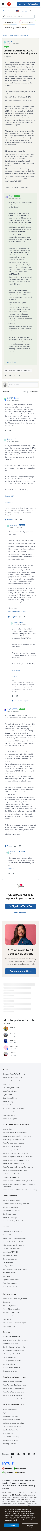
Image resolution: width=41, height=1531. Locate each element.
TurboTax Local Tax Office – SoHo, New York (18, 1181)
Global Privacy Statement (23, 1511)
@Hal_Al (11, 868)
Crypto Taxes (7, 1095)
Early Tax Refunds (9, 1115)
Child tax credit (8, 1276)
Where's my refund (9, 1306)
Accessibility (6, 1488)
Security (5, 1483)
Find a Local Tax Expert (11, 1174)
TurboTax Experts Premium (12, 1146)
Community (7, 1319)
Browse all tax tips (9, 1235)
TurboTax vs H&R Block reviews (13, 1388)
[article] (20, 415)
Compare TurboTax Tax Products (14, 1074)
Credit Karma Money (10, 1098)
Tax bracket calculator (10, 1343)
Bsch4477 (10, 398)
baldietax (13, 1053)
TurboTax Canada (9, 1105)
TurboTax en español (10, 1119)
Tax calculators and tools (11, 1337)
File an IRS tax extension (11, 1309)
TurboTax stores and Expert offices (15, 1170)
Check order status (9, 1214)
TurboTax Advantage (10, 1217)
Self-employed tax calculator (13, 1354)
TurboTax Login (8, 1316)
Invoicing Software (9, 1444)
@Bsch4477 (23, 611)
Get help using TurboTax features (15, 28)
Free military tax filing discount (13, 1139)
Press (27, 1480)
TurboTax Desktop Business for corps (16, 1221)
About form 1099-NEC (10, 1252)
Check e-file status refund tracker (14, 1347)
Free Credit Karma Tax (10, 1430)
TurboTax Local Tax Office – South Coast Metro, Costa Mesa (19, 1185)
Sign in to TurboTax (22, 906)
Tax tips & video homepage (12, 1231)
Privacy (32, 1480)
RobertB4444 (11, 439)
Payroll (5, 1413)
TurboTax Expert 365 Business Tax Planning (18, 1167)
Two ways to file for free (11, 1312)
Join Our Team (18, 1480)
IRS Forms (6, 1084)
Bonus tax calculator (10, 1364)
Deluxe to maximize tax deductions (15, 1133)
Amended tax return (10, 1255)
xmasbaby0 (13, 1046)
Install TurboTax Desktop (11, 1211)
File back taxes (8, 1262)
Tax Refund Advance (10, 1091)
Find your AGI (8, 1266)
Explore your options (20, 971)
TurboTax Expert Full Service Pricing (15, 1153)
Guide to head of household (13, 1242)
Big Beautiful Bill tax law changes (14, 1323)
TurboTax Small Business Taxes (13, 1164)
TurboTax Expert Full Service (13, 1150)
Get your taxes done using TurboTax (16, 35)
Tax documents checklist (11, 1368)
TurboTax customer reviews (12, 1382)
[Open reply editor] (20, 384)
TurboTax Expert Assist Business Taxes (16, 1160)
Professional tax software (11, 1420)
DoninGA (13, 1040)
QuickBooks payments (10, 1416)
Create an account (20, 913)
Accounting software (10, 1409)
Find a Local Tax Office (11, 1177)
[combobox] (18, 16)
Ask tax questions (10, 22)
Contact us (6, 1302)
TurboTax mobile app (10, 1112)
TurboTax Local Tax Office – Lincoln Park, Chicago (20, 1190)
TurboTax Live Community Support (15, 1299)
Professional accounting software (14, 1423)
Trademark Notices (9, 1486)
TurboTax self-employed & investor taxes (17, 1136)
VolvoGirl (13, 1034)
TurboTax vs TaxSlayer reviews (13, 1392)
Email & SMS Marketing (11, 1437)
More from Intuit (8, 1433)
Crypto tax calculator (10, 1357)
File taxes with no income (11, 1249)
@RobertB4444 (13, 611)
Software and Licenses (18, 1483)
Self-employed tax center (11, 1088)
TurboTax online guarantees (12, 1081)
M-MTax (12, 1028)
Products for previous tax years (13, 1108)
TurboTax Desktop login (11, 1200)
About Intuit (6, 1480)
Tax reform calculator (10, 1371)
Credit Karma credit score (12, 1426)
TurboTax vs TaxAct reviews (12, 1395)
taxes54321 (11, 41)
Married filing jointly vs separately (14, 1238)
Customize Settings (30, 1525)
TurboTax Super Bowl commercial (14, 1385)
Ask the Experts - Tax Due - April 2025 (18, 370)
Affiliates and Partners (25, 1486)
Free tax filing (7, 1129)
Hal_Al (11, 196)
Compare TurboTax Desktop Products (16, 1204)
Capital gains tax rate (10, 1259)
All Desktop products (10, 1207)
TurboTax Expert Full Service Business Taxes (18, 1157)
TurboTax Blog (8, 1101)
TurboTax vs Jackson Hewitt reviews (15, 1399)
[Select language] (17, 11)
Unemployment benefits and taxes (14, 1269)
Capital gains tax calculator (12, 1361)
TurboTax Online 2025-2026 (12, 1077)
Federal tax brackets (10, 1283)
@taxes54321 (9, 496)
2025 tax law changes (10, 1286)
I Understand (11, 1525)
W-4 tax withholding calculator (13, 1350)
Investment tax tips (9, 1273)
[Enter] (4, 16)
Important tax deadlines (11, 1280)
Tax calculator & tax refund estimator (15, 1340)
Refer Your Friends (9, 1326)
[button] (7, 11)
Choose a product (28, 22)
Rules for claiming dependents (13, 1245)
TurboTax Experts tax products (13, 1143)
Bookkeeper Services (10, 1440)
